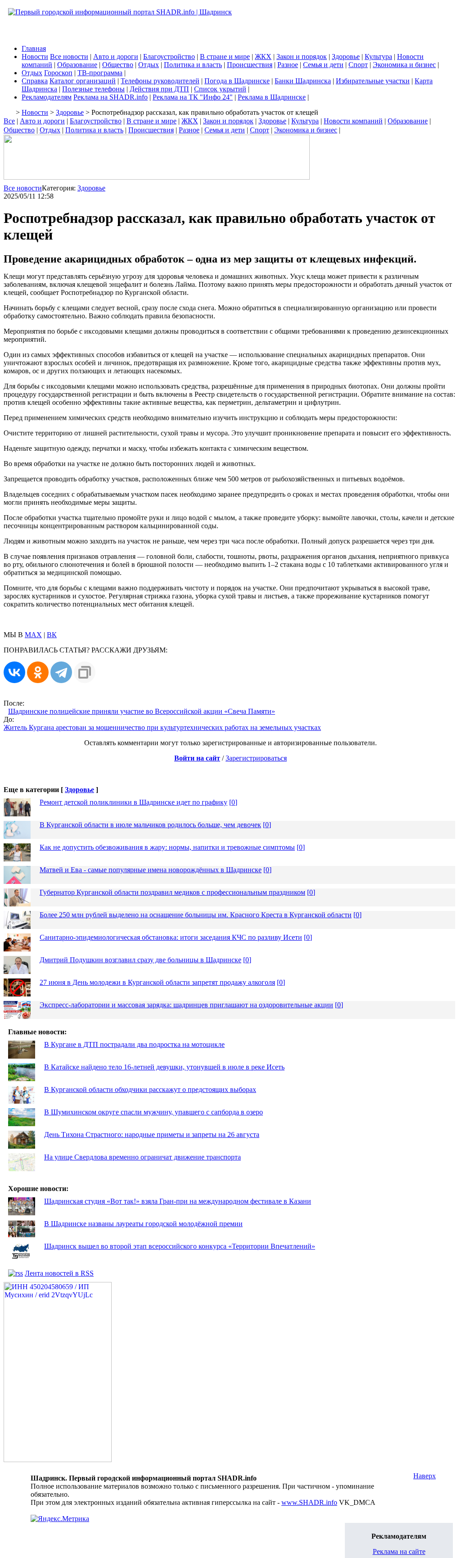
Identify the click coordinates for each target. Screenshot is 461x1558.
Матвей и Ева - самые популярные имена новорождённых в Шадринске (151, 870)
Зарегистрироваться (256, 758)
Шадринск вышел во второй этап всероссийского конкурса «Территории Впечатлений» (179, 1246)
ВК (52, 635)
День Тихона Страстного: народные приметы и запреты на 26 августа (151, 1134)
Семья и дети (323, 64)
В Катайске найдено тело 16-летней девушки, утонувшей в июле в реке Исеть (164, 1067)
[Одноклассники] (38, 672)
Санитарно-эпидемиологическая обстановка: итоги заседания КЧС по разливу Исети (171, 937)
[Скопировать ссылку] (84, 672)
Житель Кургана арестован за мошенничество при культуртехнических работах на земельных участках (162, 727)
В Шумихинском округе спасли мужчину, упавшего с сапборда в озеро (153, 1112)
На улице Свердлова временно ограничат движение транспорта (142, 1157)
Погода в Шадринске (237, 81)
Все (9, 121)
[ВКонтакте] (14, 672)
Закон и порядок (301, 56)
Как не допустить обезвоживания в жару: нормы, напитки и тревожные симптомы (167, 847)
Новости (35, 56)
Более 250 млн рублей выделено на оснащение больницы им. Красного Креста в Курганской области (196, 915)
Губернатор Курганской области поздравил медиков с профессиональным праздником (172, 892)
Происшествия (249, 64)
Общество (117, 64)
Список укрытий (220, 89)
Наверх (424, 1476)
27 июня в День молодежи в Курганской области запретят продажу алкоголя (157, 982)
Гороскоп (58, 73)
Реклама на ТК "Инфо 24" (193, 97)
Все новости (69, 56)
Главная (34, 48)
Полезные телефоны (93, 89)
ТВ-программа (99, 73)
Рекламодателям (47, 97)
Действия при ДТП (159, 89)
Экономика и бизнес (404, 64)
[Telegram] (61, 672)
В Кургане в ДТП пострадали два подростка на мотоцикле (134, 1044)
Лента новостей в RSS (59, 1273)
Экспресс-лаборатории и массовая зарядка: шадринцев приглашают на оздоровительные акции (186, 1005)
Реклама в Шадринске (272, 97)
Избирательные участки (373, 81)
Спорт (358, 64)
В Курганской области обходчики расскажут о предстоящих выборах (150, 1089)
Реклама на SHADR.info (110, 97)
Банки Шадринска (303, 81)
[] (233, 802)
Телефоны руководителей (160, 81)
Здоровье (346, 56)
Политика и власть (193, 64)
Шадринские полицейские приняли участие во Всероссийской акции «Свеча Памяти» (141, 711)
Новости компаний (353, 121)
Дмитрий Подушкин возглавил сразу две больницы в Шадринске (140, 960)
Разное (287, 64)
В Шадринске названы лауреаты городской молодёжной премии (143, 1223)
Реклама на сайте (399, 1551)
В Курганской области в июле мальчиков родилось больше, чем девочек (150, 825)
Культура (378, 56)
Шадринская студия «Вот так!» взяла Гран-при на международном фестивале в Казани (177, 1201)
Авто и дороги (115, 56)
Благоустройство (169, 56)
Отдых (148, 64)
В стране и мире (225, 56)
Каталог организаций (83, 81)
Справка (35, 81)
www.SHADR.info (309, 1502)
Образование (77, 64)
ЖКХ (263, 56)
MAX (33, 635)
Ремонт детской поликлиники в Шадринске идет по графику (133, 802)
